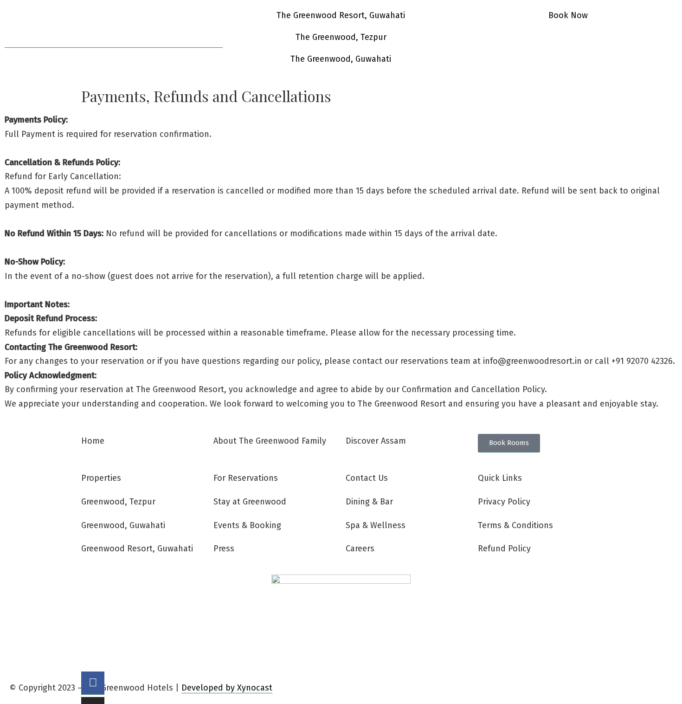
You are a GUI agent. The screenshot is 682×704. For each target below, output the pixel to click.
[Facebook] (92, 683)
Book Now (568, 15)
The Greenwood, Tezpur (341, 37)
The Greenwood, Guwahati (340, 59)
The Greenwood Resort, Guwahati (341, 15)
